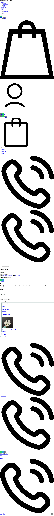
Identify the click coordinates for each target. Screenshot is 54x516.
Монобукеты (4, 3)
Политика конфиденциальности (4, 454)
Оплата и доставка (3, 7)
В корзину (1, 274)
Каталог (2, 2)
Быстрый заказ (5, 274)
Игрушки (4, 6)
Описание (2, 281)
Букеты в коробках (5, 4)
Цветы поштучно (5, 5)
